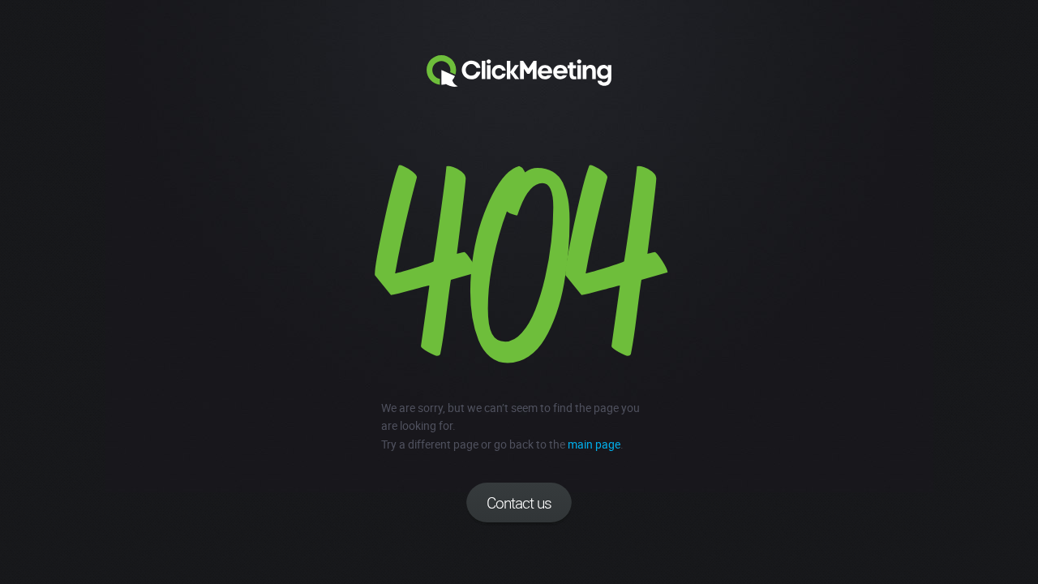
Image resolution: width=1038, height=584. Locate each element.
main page (594, 444)
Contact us (519, 502)
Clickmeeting (519, 71)
